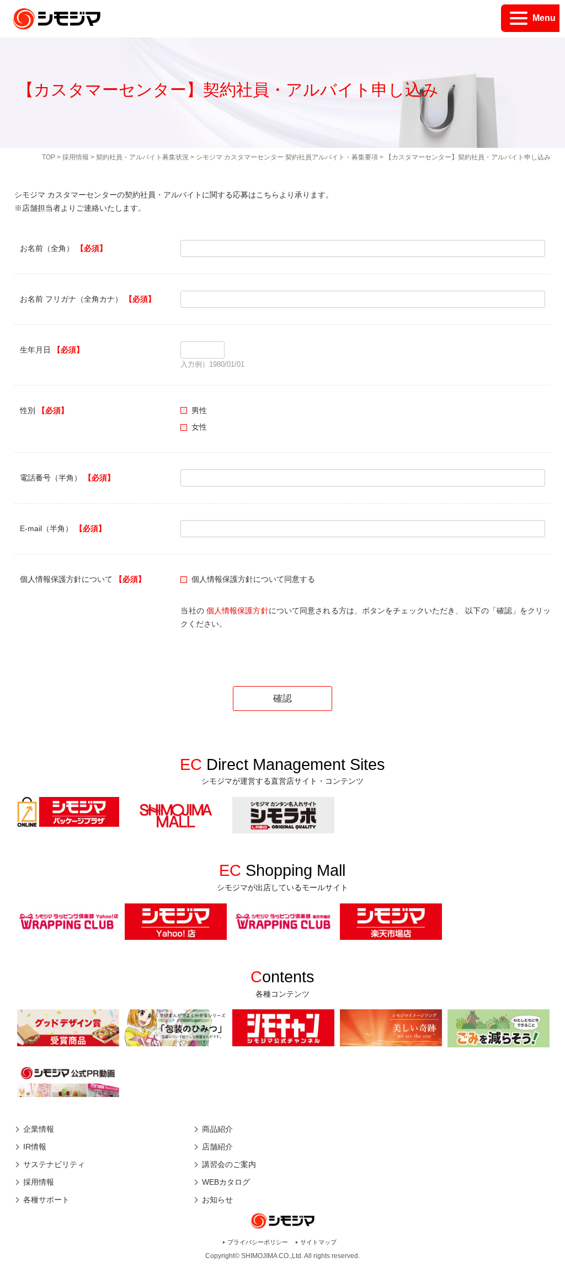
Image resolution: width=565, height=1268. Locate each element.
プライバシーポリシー (257, 1242)
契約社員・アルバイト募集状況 (142, 157)
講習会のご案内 (229, 1164)
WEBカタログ (226, 1182)
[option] (68, 812)
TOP (48, 157)
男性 (199, 410)
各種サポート (46, 1199)
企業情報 (38, 1129)
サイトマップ (318, 1242)
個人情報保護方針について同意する (253, 579)
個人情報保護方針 (237, 610)
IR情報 (34, 1146)
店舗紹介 (217, 1146)
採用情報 (75, 157)
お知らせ (217, 1199)
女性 (199, 426)
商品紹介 (217, 1129)
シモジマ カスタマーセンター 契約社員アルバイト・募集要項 (287, 157)
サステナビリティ (54, 1164)
